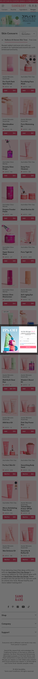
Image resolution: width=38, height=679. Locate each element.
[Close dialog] (36, 327)
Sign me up (28, 347)
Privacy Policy (23, 343)
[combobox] (21, 341)
